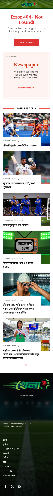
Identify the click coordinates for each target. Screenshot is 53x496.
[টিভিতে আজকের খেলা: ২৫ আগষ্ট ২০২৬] (26, 247)
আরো (25, 365)
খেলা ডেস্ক (6, 140)
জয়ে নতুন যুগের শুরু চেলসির (15, 225)
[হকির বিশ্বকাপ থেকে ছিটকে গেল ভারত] (26, 129)
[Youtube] (19, 486)
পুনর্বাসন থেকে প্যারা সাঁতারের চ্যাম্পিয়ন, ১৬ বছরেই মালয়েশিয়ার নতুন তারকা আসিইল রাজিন (21, 354)
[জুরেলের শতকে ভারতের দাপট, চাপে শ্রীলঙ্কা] (26, 167)
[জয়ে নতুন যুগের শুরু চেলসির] (26, 209)
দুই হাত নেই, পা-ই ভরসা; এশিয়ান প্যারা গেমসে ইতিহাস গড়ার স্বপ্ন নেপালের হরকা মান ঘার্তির (18, 308)
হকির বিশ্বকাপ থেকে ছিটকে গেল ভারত (20, 145)
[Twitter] (12, 486)
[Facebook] (5, 486)
